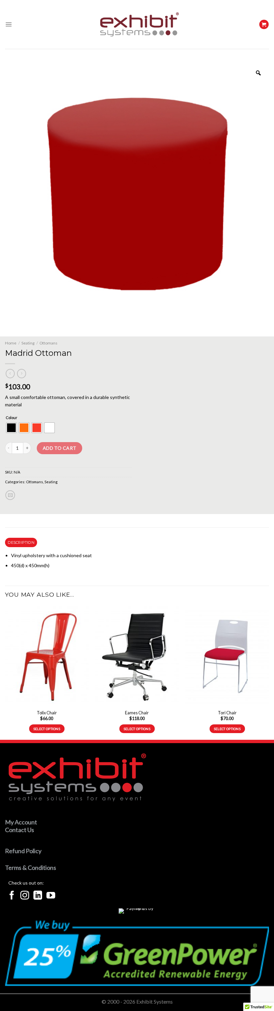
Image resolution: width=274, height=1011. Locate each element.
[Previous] (5, 672)
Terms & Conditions (30, 867)
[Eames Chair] (137, 656)
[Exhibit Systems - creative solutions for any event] (139, 24)
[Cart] (264, 24)
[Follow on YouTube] (50, 896)
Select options (46, 729)
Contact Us (19, 829)
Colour (11, 418)
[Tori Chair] (227, 656)
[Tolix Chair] (47, 656)
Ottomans (48, 342)
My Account (21, 822)
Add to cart (60, 448)
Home (10, 342)
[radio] (11, 428)
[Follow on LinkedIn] (37, 896)
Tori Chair (227, 712)
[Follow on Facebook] (11, 896)
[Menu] (8, 24)
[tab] (21, 542)
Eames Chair (137, 712)
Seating (27, 342)
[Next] (269, 672)
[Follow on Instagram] (24, 896)
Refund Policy (23, 850)
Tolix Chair (47, 712)
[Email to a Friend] (10, 495)
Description (21, 542)
